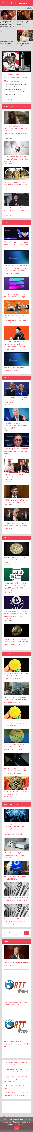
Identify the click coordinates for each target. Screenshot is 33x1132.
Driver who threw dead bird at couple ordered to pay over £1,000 (15, 215)
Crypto (6, 227)
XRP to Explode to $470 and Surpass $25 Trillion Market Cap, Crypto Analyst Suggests (15, 752)
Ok (17, 1128)
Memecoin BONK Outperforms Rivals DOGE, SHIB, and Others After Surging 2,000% (15, 704)
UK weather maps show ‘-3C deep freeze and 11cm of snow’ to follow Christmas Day (16, 164)
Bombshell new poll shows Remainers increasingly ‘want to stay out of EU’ (15, 430)
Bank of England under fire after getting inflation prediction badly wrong (16, 456)
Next (9, 54)
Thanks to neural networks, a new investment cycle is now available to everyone (16, 249)
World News (9, 111)
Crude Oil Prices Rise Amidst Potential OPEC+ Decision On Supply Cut (16, 1049)
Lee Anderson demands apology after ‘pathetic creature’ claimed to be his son (15, 531)
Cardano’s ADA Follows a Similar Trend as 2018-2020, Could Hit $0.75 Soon (15, 799)
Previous (5, 54)
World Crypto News (17, 3)
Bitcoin (7, 543)
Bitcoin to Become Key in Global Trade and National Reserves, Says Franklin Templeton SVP (16, 647)
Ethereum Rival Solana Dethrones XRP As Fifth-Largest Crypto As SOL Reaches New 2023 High (16, 299)
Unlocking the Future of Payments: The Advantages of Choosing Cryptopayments (14, 831)
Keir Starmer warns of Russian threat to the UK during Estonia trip (15, 190)
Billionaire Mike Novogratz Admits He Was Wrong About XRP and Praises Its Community (16, 681)
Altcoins (7, 659)
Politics (7, 383)
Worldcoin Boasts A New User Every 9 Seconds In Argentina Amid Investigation (14, 926)
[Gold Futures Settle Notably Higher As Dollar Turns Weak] (16, 980)
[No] (31, 1124)
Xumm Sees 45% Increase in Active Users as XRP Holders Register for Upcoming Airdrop (16, 728)
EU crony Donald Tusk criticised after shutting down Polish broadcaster (15, 405)
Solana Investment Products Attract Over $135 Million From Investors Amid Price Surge (15, 775)
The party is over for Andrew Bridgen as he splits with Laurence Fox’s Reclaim (16, 482)
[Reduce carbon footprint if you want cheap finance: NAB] (16, 952)
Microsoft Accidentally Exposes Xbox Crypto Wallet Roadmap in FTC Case (15, 860)
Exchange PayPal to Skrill (13, 839)
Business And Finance (12, 809)
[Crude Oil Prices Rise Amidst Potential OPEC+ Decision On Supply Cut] (16, 1020)
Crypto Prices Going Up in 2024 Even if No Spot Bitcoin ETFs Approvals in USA (15, 565)
